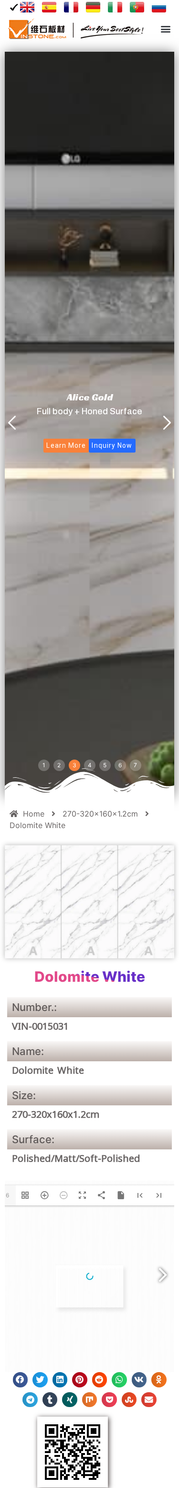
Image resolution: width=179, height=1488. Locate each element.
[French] (71, 7)
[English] (23, 7)
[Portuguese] (137, 7)
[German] (93, 7)
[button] (165, 29)
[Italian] (115, 7)
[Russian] (159, 7)
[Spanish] (49, 7)
